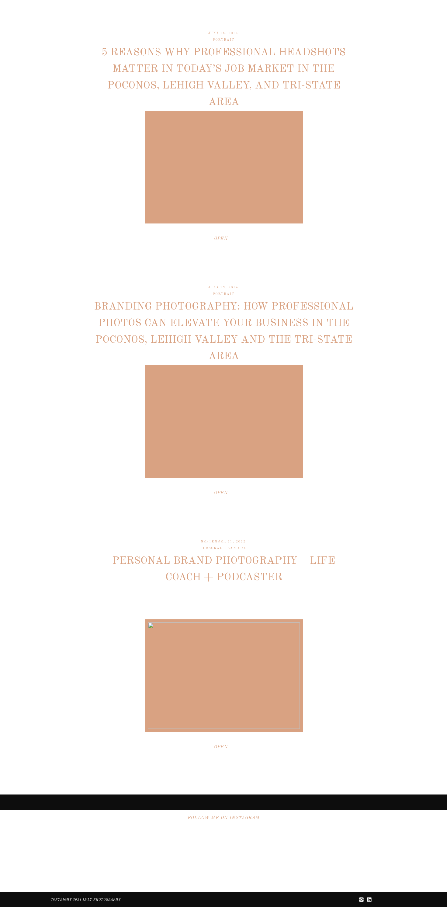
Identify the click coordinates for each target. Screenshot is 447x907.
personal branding (223, 548)
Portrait (223, 39)
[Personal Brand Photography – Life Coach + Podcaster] (224, 675)
